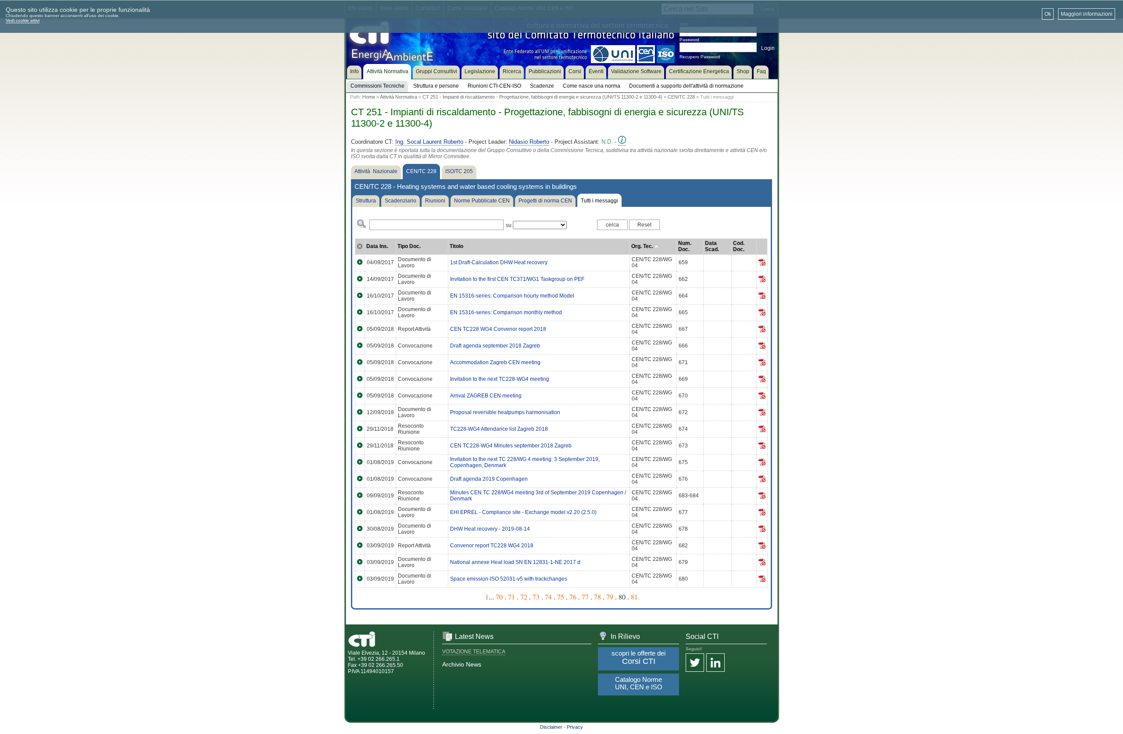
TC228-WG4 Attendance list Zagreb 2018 (499, 429)
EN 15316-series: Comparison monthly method (506, 312)
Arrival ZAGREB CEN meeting (486, 396)
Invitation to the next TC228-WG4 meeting (499, 379)
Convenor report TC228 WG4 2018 (491, 546)
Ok (1047, 14)
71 (511, 596)
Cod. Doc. (738, 246)
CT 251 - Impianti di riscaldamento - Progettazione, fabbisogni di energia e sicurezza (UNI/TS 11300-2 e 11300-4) (542, 96)
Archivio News (461, 664)
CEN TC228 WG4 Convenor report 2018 (498, 329)
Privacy (575, 727)
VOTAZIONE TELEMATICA (473, 652)
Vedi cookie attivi (22, 20)
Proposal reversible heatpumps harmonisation (505, 412)
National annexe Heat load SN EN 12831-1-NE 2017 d (515, 562)
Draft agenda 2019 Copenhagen (489, 479)
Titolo (456, 246)
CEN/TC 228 (681, 96)
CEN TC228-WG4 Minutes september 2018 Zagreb (511, 446)
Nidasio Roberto (529, 141)
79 (609, 596)
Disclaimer (551, 727)
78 (597, 596)
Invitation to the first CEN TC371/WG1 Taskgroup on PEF (517, 279)
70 (499, 596)
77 (585, 596)
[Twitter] (695, 663)
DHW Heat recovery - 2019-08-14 (490, 529)
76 (572, 596)
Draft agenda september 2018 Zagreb (495, 346)
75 (560, 596)
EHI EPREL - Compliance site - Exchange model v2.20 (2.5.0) (523, 512)
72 (523, 596)
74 (548, 596)
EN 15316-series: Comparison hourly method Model (512, 296)
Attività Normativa (398, 96)
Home (368, 96)
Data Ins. (377, 246)
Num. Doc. (684, 246)
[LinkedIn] (715, 663)
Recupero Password (700, 56)
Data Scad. (712, 246)
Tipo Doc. (409, 246)
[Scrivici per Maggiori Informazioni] (622, 141)
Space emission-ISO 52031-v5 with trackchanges (508, 579)
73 (536, 596)
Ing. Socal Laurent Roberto (429, 141)
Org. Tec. (642, 246)
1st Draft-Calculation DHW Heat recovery (498, 262)
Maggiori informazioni (1086, 14)
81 (634, 596)
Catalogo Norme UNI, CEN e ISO (638, 683)
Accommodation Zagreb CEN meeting (495, 362)
